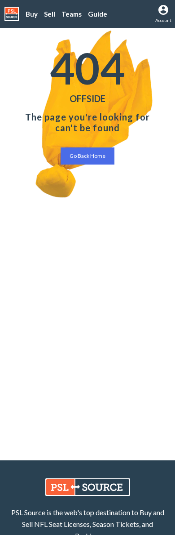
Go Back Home (87, 155)
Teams (71, 14)
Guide (97, 14)
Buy (32, 14)
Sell (49, 14)
